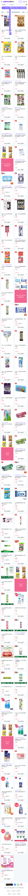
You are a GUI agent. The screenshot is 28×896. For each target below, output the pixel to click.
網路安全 (9, 894)
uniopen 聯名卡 (15, 8)
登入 (20, 1)
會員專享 (9, 29)
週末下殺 (9, 26)
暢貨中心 (9, 13)
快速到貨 (9, 16)
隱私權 (14, 894)
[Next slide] (12, 21)
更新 (23, 887)
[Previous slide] (2, 21)
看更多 (9, 33)
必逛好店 (9, 24)
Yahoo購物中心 (8, 2)
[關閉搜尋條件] (8, 4)
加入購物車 (8, 38)
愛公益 (9, 31)
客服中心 (8, 890)
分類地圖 (18, 894)
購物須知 (18, 890)
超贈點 (24, 8)
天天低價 (9, 18)
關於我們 (13, 890)
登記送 (9, 11)
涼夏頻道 (9, 21)
